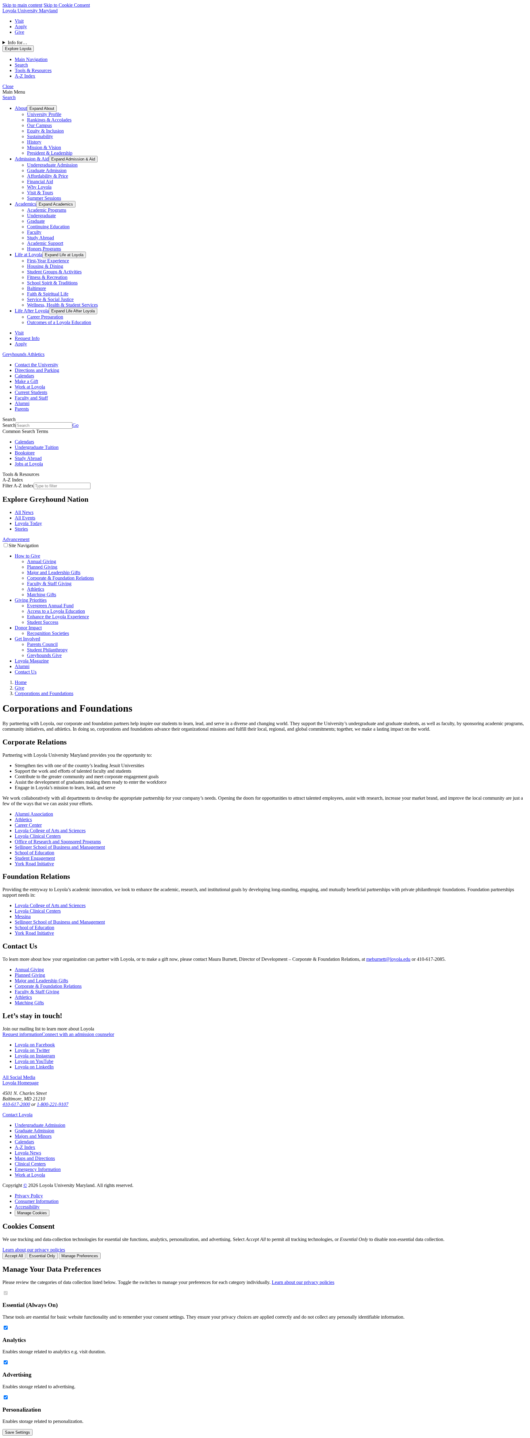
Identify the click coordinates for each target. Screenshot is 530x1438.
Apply (21, 26)
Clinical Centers (30, 1163)
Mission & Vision (44, 147)
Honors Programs (44, 248)
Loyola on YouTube (34, 1061)
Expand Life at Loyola (64, 255)
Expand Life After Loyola (73, 311)
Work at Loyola (30, 386)
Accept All (14, 1256)
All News (24, 512)
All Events (25, 517)
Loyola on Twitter (32, 1050)
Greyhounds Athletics (23, 354)
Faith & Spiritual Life (47, 293)
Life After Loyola (32, 310)
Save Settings (17, 1432)
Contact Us (25, 672)
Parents (22, 409)
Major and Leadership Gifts (53, 572)
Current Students (31, 392)
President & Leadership (49, 153)
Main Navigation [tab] (31, 59)
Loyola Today (28, 523)
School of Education (34, 852)
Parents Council (42, 644)
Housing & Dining (45, 266)
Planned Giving (42, 567)
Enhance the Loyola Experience (58, 616)
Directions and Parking (37, 370)
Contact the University (36, 364)
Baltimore (36, 288)
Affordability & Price (47, 176)
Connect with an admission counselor (78, 1034)
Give (19, 32)
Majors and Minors (33, 1136)
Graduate (36, 221)
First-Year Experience (48, 260)
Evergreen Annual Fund (50, 605)
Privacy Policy (29, 1195)
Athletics (35, 589)
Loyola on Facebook (35, 1044)
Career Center (28, 825)
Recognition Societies (48, 633)
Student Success (42, 622)
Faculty (34, 232)
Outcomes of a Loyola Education (59, 322)
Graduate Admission (47, 170)
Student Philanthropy (47, 649)
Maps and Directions (35, 1158)
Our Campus (39, 125)
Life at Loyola (28, 254)
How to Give (27, 556)
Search (9, 97)
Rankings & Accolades (49, 119)
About (21, 108)
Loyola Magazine (32, 660)
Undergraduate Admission (52, 165)
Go (75, 425)
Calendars (24, 375)
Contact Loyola (17, 1114)
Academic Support (45, 243)
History (34, 142)
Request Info (27, 338)
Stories (21, 529)
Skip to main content (22, 5)
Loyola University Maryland (30, 10)
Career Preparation (45, 316)
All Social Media (18, 1077)
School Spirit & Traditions (52, 282)
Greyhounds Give (44, 655)
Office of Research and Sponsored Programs (58, 841)
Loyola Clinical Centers (38, 836)
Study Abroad (40, 237)
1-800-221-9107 (52, 1104)
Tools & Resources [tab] (33, 70)
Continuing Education (48, 226)
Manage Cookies (32, 1213)
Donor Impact (28, 627)
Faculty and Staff (31, 397)
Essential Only (42, 1256)
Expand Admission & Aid (73, 159)
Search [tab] (21, 65)
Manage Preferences (79, 1256)
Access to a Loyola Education (56, 611)
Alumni (22, 403)
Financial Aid (40, 181)
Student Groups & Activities (54, 271)
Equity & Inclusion (45, 130)
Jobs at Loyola (29, 463)
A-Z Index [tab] (25, 76)
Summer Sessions (44, 198)
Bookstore (25, 452)
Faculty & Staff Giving (49, 583)
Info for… (17, 42)
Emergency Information (38, 1169)
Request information (22, 1034)
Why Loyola (39, 187)
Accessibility (27, 1206)
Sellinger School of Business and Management (60, 847)
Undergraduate (41, 215)
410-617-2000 (16, 1104)
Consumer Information (37, 1201)
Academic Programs (46, 210)
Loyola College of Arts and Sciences (50, 830)
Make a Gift (26, 381)
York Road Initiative (34, 863)
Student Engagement (35, 858)
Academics (25, 204)
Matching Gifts (41, 594)
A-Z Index (25, 1147)
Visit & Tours (40, 192)
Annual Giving (41, 561)
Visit (19, 21)
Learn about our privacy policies (33, 1249)
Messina (23, 916)
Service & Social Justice (50, 299)
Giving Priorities (31, 600)
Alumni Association (34, 814)
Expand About (41, 108)
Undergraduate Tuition (37, 447)
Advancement (15, 539)
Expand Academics (56, 204)
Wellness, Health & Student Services (62, 304)
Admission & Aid (32, 158)
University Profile (44, 114)
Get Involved (27, 638)
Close (7, 86)
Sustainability (40, 136)
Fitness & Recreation (47, 277)
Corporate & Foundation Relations (60, 578)
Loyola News (28, 1152)
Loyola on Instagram (35, 1055)
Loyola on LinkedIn (34, 1066)
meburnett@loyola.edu (388, 959)
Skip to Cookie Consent (67, 5)
